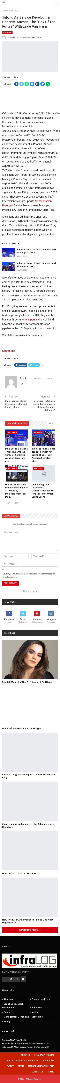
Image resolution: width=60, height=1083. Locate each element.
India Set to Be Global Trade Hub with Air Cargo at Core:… (37, 251)
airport (31, 319)
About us (8, 999)
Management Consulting (16, 1016)
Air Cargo (7, 32)
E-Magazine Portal (41, 999)
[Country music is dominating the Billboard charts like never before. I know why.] (30, 801)
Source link (8, 350)
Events (7, 1012)
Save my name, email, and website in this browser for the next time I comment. (29, 575)
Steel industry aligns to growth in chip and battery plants (16, 404)
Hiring (7, 1021)
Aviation (38, 432)
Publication (37, 1007)
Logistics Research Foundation (13, 1006)
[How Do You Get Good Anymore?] (30, 850)
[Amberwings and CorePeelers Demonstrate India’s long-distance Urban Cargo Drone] (43, 473)
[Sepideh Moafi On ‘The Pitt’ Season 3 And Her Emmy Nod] (30, 659)
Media (34, 1012)
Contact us (37, 1016)
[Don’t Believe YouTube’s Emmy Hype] (30, 705)
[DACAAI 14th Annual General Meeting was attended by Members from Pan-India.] (16, 473)
